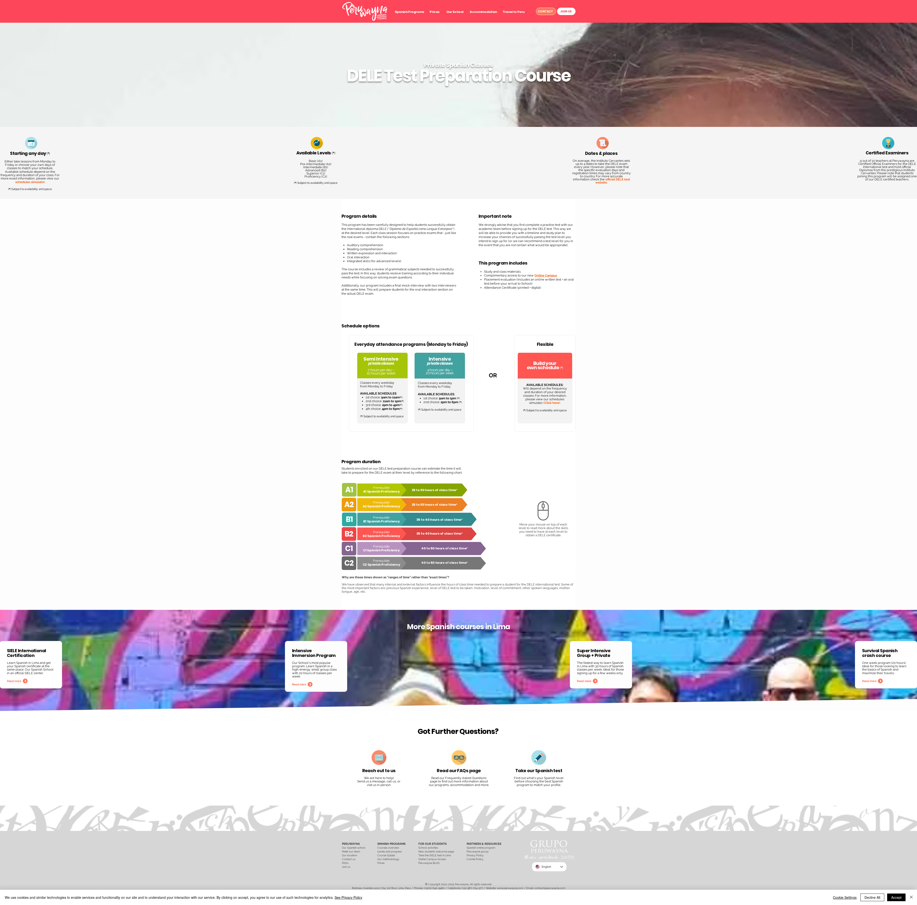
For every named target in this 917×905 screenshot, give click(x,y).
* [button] (9, 189)
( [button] (8, 189)
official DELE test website (612, 181)
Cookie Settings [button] (845, 897)
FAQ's (345, 863)
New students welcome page (436, 851)
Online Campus (545, 275)
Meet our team (351, 851)
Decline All (872, 897)
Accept (896, 897)
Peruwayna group (478, 851)
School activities (428, 847)
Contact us (348, 859)
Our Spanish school (353, 847)
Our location (350, 855)
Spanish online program (481, 847)
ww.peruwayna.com (511, 888)
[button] (409, 12)
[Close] (911, 897)
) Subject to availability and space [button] (31, 189)
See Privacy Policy (348, 897)
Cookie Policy (475, 859)
